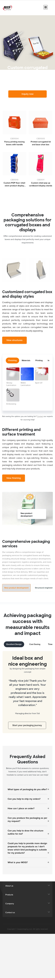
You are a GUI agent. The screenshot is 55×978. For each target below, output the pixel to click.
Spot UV (38, 383)
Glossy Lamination (11, 384)
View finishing (13, 478)
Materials (26, 360)
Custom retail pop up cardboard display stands (40, 184)
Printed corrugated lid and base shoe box (41, 143)
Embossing (11, 404)
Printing (39, 360)
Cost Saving (34, 644)
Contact (40, 416)
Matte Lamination (26, 384)
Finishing (12, 360)
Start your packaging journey (28, 723)
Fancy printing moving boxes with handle (14, 143)
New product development (16, 588)
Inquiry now (28, 94)
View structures (14, 340)
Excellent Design (14, 644)
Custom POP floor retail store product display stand (14, 184)
